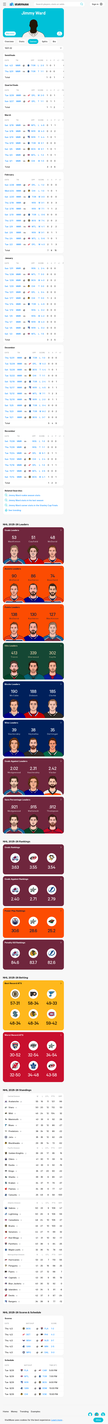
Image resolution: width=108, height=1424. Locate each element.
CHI (33, 160)
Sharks (12, 1176)
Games (33, 41)
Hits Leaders (11, 645)
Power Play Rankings (15, 910)
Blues (11, 1125)
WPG (28, 1352)
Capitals (13, 1277)
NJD (47, 1340)
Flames (12, 1188)
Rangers (13, 1301)
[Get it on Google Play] (97, 1414)
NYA (34, 202)
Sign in (95, 4)
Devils (11, 1295)
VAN (28, 1346)
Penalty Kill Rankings (15, 942)
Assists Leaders (13, 568)
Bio (54, 41)
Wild (11, 1113)
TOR (33, 65)
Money (14, 1411)
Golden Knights (16, 1153)
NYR (33, 131)
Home (6, 1411)
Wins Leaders (11, 722)
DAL (47, 1352)
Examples (35, 1411)
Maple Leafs (14, 1249)
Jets (11, 1137)
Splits (44, 41)
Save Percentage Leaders (17, 799)
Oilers (11, 1159)
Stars (11, 1107)
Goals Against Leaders (16, 761)
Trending (24, 1411)
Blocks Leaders (12, 684)
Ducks (11, 1165)
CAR (45, 1370)
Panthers (13, 1243)
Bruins (12, 1225)
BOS (33, 148)
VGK (45, 1394)
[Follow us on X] (103, 1414)
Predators (13, 1131)
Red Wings (14, 1237)
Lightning (13, 1213)
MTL (33, 125)
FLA (46, 1328)
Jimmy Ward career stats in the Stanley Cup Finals (33, 505)
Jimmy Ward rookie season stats (24, 495)
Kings (11, 1170)
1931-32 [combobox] (8, 48)
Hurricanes (14, 1259)
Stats (21, 41)
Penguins (13, 1265)
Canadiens (14, 1219)
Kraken (12, 1182)
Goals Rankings (12, 847)
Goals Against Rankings (16, 879)
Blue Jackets (15, 1283)
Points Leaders (12, 607)
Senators (13, 1231)
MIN (46, 1346)
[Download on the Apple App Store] (90, 1414)
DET (28, 1334)
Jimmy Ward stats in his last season (25, 500)
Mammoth (13, 1119)
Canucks (13, 1194)
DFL (33, 95)
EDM (45, 1388)
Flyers (11, 1271)
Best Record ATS (13, 983)
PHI (46, 1334)
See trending (14, 510)
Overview (9, 41)
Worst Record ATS (14, 1035)
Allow (98, 1419)
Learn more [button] (56, 1419)
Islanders (13, 1289)
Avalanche (14, 1101)
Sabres (12, 1208)
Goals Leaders (12, 530)
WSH (28, 1340)
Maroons (10, 33)
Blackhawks (14, 1143)
